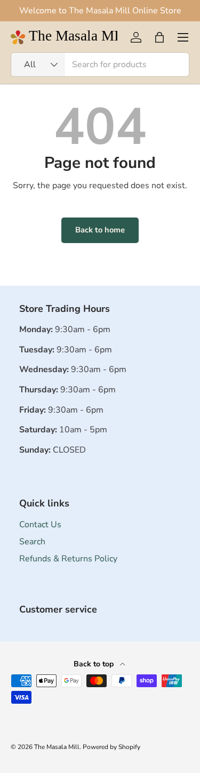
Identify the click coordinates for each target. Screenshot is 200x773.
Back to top (95, 664)
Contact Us (40, 524)
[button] (159, 37)
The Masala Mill (56, 747)
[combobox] (100, 64)
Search (32, 541)
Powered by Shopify (111, 747)
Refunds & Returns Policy (68, 559)
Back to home (100, 229)
